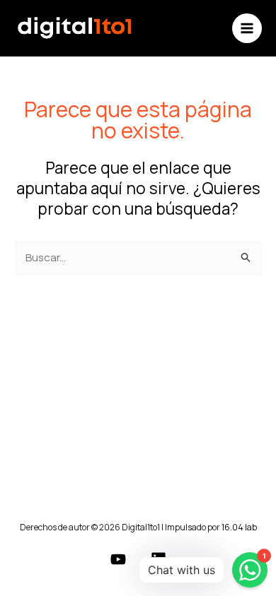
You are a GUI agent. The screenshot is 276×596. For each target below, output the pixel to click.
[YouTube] (118, 559)
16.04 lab (239, 527)
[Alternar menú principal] (247, 28)
